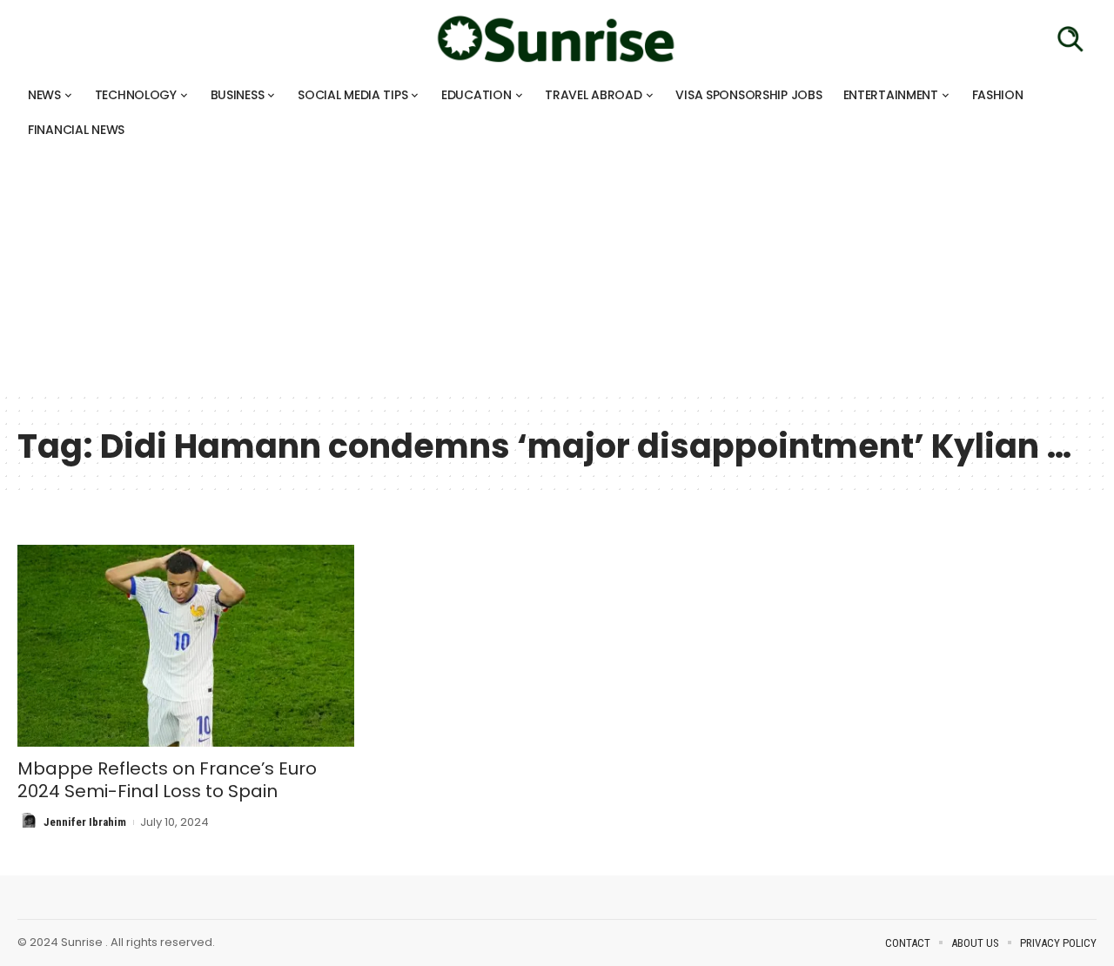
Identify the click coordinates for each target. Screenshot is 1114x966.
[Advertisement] (522, 270)
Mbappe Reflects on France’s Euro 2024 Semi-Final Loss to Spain (167, 779)
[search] (1070, 39)
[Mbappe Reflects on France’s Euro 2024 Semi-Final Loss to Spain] (185, 646)
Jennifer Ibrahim (85, 821)
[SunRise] (557, 39)
